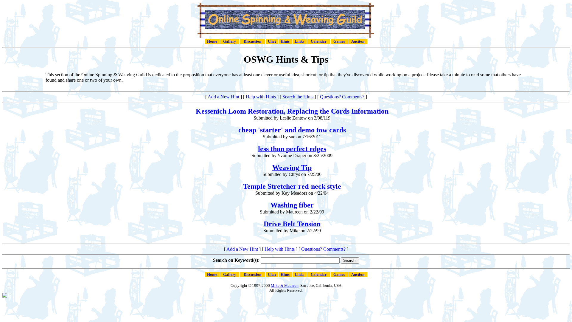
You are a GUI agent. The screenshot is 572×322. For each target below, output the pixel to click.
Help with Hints (261, 96)
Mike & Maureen (285, 285)
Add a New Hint (223, 96)
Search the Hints (297, 96)
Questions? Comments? (342, 96)
